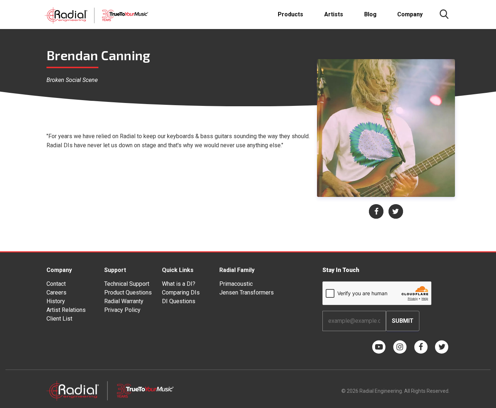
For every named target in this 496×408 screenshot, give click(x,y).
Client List (59, 318)
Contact (56, 283)
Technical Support (126, 283)
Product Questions (128, 292)
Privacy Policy (122, 309)
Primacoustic (236, 283)
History (55, 301)
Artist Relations (66, 309)
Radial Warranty (123, 301)
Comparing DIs (181, 292)
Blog (370, 14)
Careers (56, 292)
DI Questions (178, 301)
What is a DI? (178, 283)
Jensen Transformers (246, 292)
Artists (333, 14)
